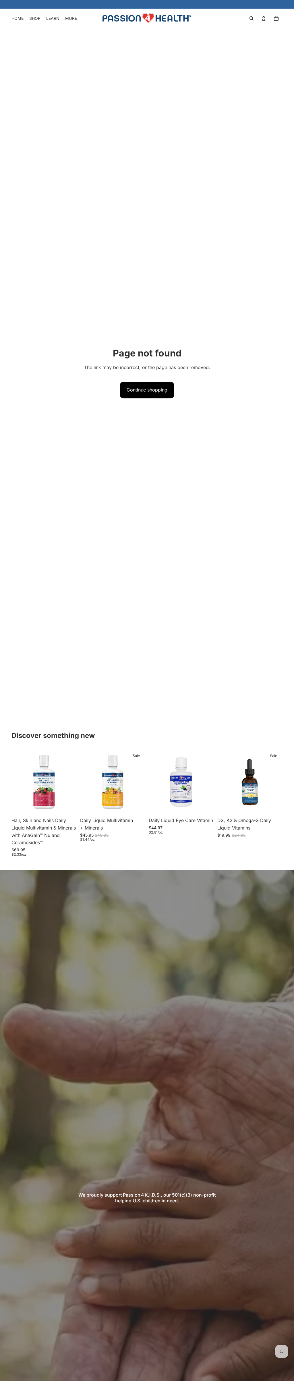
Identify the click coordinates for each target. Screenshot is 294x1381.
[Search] (251, 18)
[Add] (68, 806)
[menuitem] (71, 18)
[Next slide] (70, 782)
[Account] (263, 18)
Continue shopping (147, 390)
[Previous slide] (17, 782)
